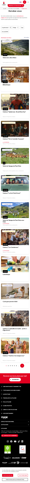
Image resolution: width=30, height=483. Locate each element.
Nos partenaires (8, 413)
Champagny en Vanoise (9, 68)
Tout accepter (7, 475)
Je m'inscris (15, 379)
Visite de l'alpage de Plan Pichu (12, 166)
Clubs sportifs (7, 405)
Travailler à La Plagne (9, 398)
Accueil (4, 8)
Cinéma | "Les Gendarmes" (11, 247)
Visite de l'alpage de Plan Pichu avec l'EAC (13, 221)
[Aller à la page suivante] (22, 366)
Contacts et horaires (10, 435)
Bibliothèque (6, 85)
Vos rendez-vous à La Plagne (13, 8)
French (20, 2)
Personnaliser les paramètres (15, 479)
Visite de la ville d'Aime (9, 57)
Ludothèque (6, 274)
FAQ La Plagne (7, 401)
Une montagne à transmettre (12, 386)
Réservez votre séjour (15, 5)
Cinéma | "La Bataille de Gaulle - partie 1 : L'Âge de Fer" (15, 329)
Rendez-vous (24, 8)
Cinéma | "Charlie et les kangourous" (14, 355)
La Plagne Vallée (8, 41)
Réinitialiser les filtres (6, 37)
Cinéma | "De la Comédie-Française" (13, 139)
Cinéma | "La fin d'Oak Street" (12, 193)
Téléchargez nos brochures (11, 390)
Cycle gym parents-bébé (10, 301)
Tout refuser (23, 475)
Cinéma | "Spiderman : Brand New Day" (14, 112)
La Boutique (6, 394)
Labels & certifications (10, 409)
